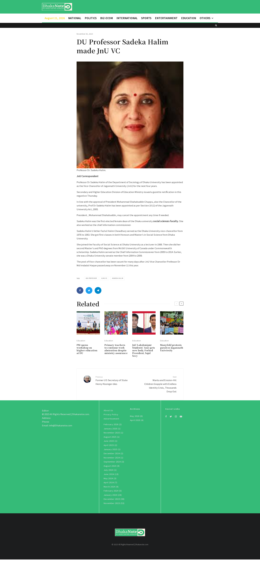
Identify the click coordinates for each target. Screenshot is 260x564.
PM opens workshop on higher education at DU (87, 349)
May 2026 (134, 416)
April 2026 (135, 420)
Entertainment (166, 18)
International (127, 18)
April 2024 (109, 482)
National (74, 18)
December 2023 (112, 499)
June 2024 (109, 474)
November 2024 (112, 457)
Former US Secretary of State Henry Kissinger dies (112, 380)
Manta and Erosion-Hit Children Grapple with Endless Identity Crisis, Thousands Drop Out (160, 384)
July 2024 (108, 469)
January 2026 (110, 428)
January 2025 (110, 449)
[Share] (80, 290)
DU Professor (92, 278)
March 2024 (109, 486)
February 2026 (111, 424)
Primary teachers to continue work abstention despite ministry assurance (116, 349)
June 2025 (109, 440)
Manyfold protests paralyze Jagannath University (171, 348)
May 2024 (108, 478)
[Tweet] (89, 290)
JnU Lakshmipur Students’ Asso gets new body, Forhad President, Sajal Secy (143, 350)
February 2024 (111, 490)
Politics (91, 18)
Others (205, 18)
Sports (146, 18)
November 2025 (112, 432)
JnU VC (104, 278)
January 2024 (110, 494)
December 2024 (112, 453)
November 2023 (112, 503)
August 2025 (110, 436)
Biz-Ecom (106, 18)
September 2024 (112, 461)
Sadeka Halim (118, 278)
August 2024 (110, 465)
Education (188, 18)
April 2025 (109, 445)
